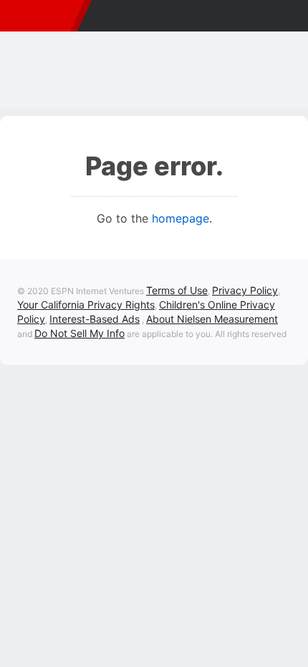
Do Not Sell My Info (79, 333)
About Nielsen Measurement (212, 319)
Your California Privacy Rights (86, 304)
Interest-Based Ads (94, 319)
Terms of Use (177, 290)
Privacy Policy (245, 290)
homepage (180, 218)
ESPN (38, 15)
